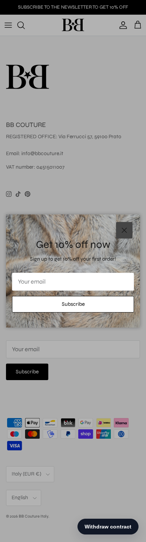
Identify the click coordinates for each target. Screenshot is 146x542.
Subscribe (73, 304)
